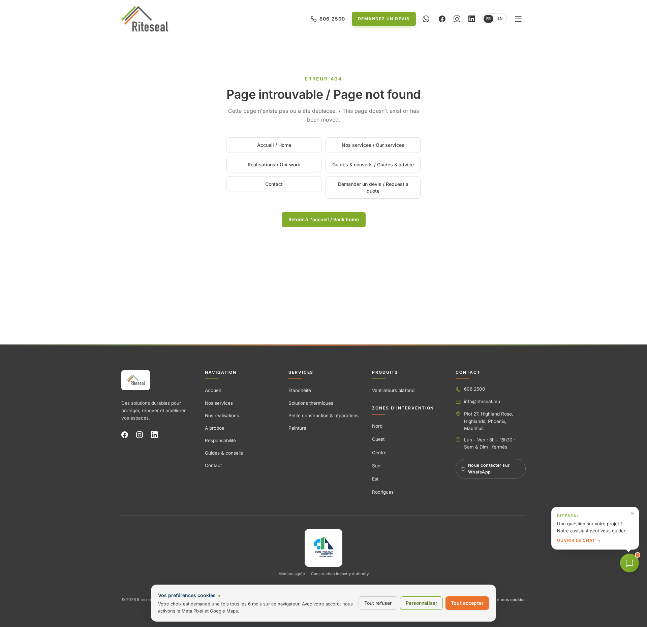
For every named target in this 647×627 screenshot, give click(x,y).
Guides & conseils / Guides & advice (373, 164)
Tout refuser (378, 603)
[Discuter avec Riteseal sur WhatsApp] (426, 19)
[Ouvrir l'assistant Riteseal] (629, 563)
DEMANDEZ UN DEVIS (383, 18)
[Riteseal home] (145, 18)
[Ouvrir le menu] (518, 18)
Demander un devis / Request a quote (373, 187)
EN (499, 18)
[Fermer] (632, 513)
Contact (274, 184)
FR (488, 18)
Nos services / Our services (373, 145)
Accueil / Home (274, 145)
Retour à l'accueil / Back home (323, 219)
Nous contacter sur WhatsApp (489, 468)
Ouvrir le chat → (579, 540)
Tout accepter (467, 603)
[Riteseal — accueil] (135, 380)
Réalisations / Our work (274, 164)
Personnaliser (421, 603)
